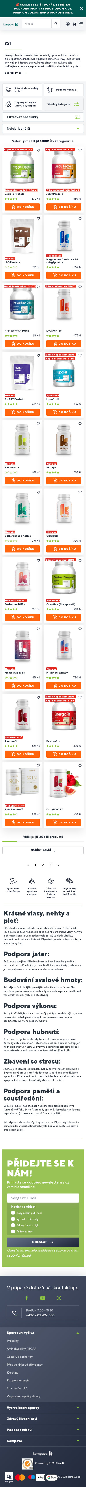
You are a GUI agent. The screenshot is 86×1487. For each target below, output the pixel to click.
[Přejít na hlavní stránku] (11, 24)
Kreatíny (12, 1372)
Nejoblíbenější (18, 128)
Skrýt (81, 8)
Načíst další (41, 850)
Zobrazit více (13, 72)
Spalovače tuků (17, 1388)
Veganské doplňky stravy (23, 1396)
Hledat (56, 23)
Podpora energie (18, 1380)
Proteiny (13, 1340)
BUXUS (53, 1463)
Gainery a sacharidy (20, 1356)
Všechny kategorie (58, 104)
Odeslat (39, 1242)
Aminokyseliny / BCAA (21, 1348)
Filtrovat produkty (22, 117)
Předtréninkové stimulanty (25, 1364)
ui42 (61, 1463)
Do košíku (25, 207)
